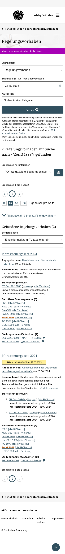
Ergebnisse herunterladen (16, 164)
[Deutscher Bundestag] (17, 15)
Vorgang (27, 286)
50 (17, 204)
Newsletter (30, 510)
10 (5, 204)
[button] (57, 15)
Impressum (57, 518)
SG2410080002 (10, 460)
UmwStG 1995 (10, 440)
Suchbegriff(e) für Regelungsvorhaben (23, 78)
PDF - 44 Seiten (32, 337)
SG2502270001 (10, 337)
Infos (39, 51)
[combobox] (32, 100)
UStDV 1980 (8, 328)
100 (24, 204)
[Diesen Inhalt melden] (44, 337)
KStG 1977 (8, 306)
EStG (4, 303)
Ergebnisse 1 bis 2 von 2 (15, 184)
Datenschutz (27, 518)
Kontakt (15, 510)
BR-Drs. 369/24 (17, 399)
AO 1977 (6, 321)
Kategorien (8, 93)
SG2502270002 (10, 341)
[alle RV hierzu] (41, 286)
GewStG (6, 310)
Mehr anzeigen (51, 388)
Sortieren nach (10, 232)
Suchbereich (8, 62)
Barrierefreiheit (9, 518)
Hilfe (4, 510)
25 (11, 204)
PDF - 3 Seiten (31, 341)
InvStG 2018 (8, 313)
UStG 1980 (8, 324)
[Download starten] (58, 172)
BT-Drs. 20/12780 (11, 286)
